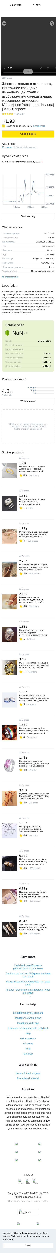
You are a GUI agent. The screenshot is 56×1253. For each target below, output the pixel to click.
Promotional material (28, 1078)
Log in (36, 4)
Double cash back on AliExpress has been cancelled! (28, 975)
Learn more (39, 126)
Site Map (28, 1053)
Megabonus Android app (28, 1018)
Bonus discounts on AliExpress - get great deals (28, 983)
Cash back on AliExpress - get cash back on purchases (28, 967)
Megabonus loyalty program (28, 1013)
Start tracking (28, 216)
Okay (28, 1245)
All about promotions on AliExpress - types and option (28, 991)
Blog (28, 1048)
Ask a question (28, 1038)
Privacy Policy (40, 1201)
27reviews (7, 147)
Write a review (28, 401)
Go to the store (28, 134)
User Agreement (17, 1201)
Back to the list (4, 23)
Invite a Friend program (28, 1073)
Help (28, 1033)
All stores (28, 1043)
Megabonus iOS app (28, 1023)
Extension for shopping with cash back (28, 1028)
